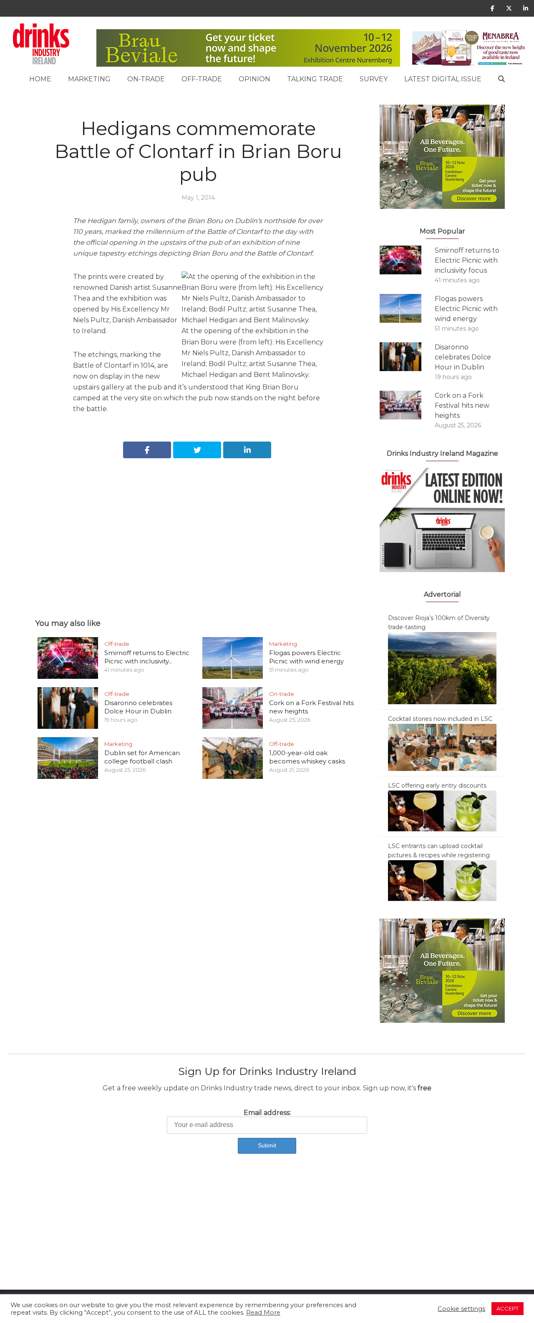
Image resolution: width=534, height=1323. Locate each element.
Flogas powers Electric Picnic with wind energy (306, 657)
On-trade (146, 79)
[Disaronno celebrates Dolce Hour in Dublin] (407, 356)
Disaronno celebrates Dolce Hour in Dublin (138, 707)
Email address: (267, 1113)
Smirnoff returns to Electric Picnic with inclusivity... (146, 657)
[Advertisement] (198, 529)
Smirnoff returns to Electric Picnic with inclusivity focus (467, 260)
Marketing (89, 79)
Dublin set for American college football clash (142, 757)
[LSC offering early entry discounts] (442, 810)
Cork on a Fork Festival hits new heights (462, 405)
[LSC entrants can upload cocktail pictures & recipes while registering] (442, 880)
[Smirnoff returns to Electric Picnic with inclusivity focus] (407, 260)
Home (40, 79)
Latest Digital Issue (442, 79)
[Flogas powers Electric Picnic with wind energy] (407, 308)
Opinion (254, 79)
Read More (263, 1312)
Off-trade (201, 79)
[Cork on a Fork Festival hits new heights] (407, 405)
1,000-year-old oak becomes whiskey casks (307, 757)
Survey (374, 79)
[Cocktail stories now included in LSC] (442, 747)
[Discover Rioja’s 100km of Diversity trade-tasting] (442, 667)
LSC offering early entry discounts (437, 785)
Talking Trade (315, 79)
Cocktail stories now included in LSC (440, 719)
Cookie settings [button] (461, 1309)
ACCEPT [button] (507, 1308)
